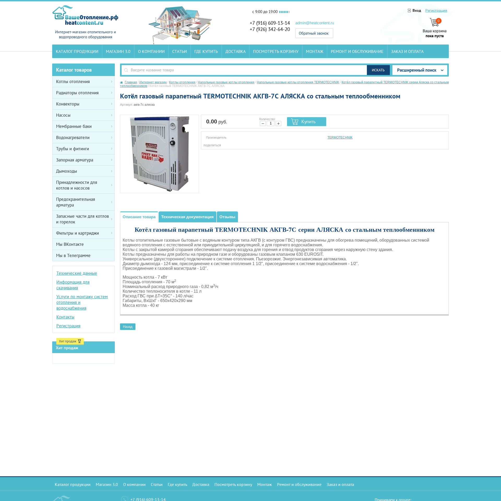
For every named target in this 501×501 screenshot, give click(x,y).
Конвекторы (67, 104)
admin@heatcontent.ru (314, 23)
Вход (417, 10)
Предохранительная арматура (75, 202)
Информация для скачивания (73, 285)
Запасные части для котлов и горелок (82, 219)
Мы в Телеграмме (73, 255)
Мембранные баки (74, 126)
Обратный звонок (314, 33)
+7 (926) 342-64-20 (270, 29)
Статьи (179, 51)
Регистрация (436, 10)
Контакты (65, 317)
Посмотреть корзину (276, 51)
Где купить (206, 51)
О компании (151, 51)
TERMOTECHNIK (340, 137)
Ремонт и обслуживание (357, 51)
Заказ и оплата (407, 51)
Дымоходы (66, 171)
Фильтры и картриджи (77, 233)
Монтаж (314, 51)
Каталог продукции (77, 51)
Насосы (63, 115)
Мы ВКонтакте (70, 244)
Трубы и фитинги (72, 149)
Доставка (235, 51)
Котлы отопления (73, 81)
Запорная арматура (74, 160)
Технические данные (76, 273)
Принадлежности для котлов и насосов (76, 185)
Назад (128, 327)
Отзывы (227, 217)
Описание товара (139, 217)
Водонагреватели (73, 137)
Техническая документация (187, 217)
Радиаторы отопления (77, 93)
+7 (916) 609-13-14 (270, 23)
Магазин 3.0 (118, 51)
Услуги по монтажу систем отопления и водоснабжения (82, 302)
